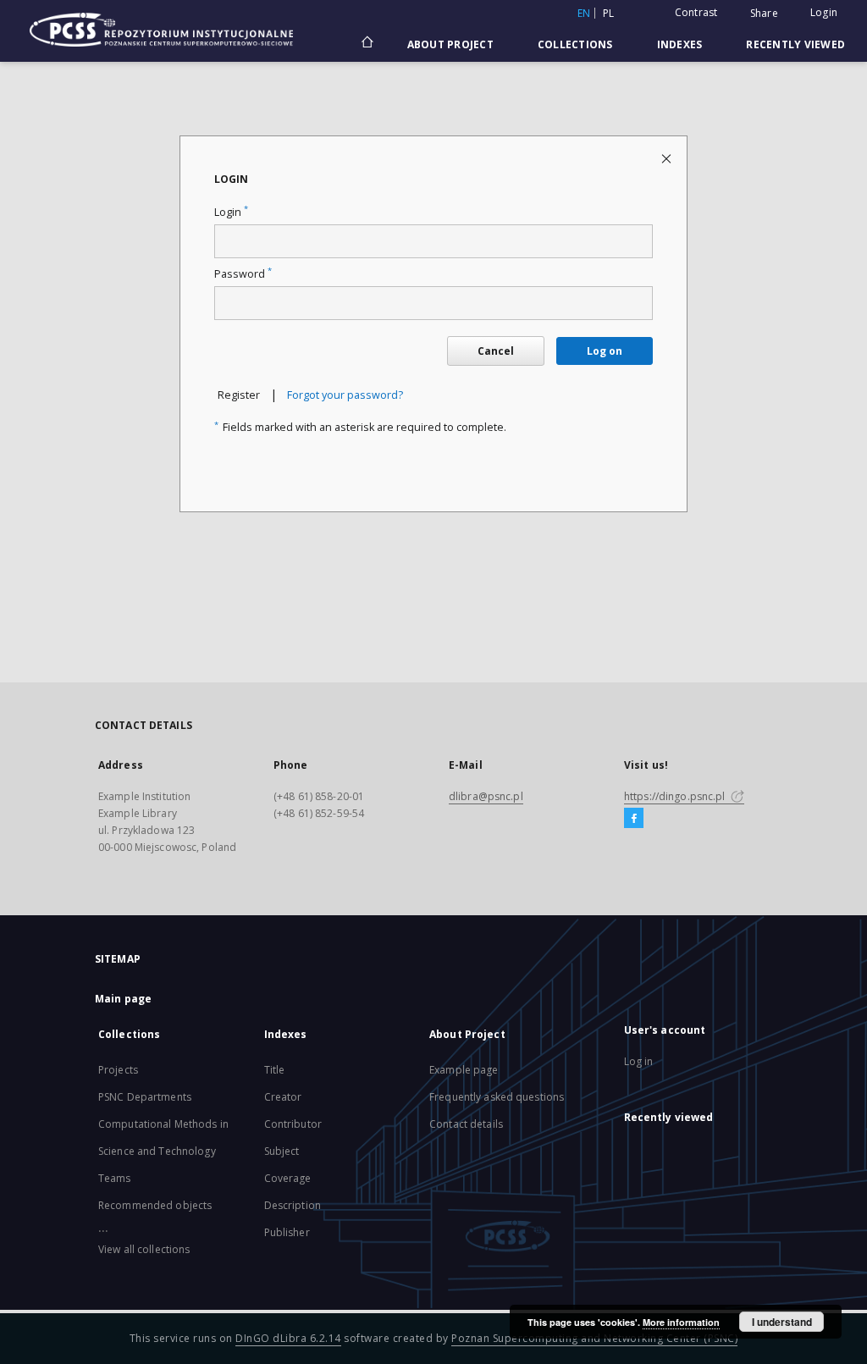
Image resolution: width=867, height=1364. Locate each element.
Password (243, 274)
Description (292, 1205)
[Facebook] (633, 818)
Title (274, 1070)
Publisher (287, 1232)
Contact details (466, 1124)
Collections (575, 44)
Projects (118, 1070)
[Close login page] (667, 158)
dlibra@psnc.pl (486, 796)
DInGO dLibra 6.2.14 (288, 1338)
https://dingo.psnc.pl (676, 796)
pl (609, 13)
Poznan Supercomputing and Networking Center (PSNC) (594, 1338)
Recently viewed (795, 44)
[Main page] (366, 44)
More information (681, 1322)
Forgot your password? (345, 395)
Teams (114, 1178)
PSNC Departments (144, 1097)
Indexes (680, 44)
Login (823, 12)
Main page (123, 998)
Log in (639, 1061)
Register (239, 395)
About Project (450, 44)
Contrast (696, 12)
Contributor (293, 1124)
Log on (604, 351)
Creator (283, 1097)
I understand (782, 1321)
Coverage (288, 1178)
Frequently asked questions (496, 1097)
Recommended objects (155, 1205)
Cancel (496, 351)
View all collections (144, 1249)
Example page (463, 1070)
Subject (282, 1151)
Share (764, 13)
